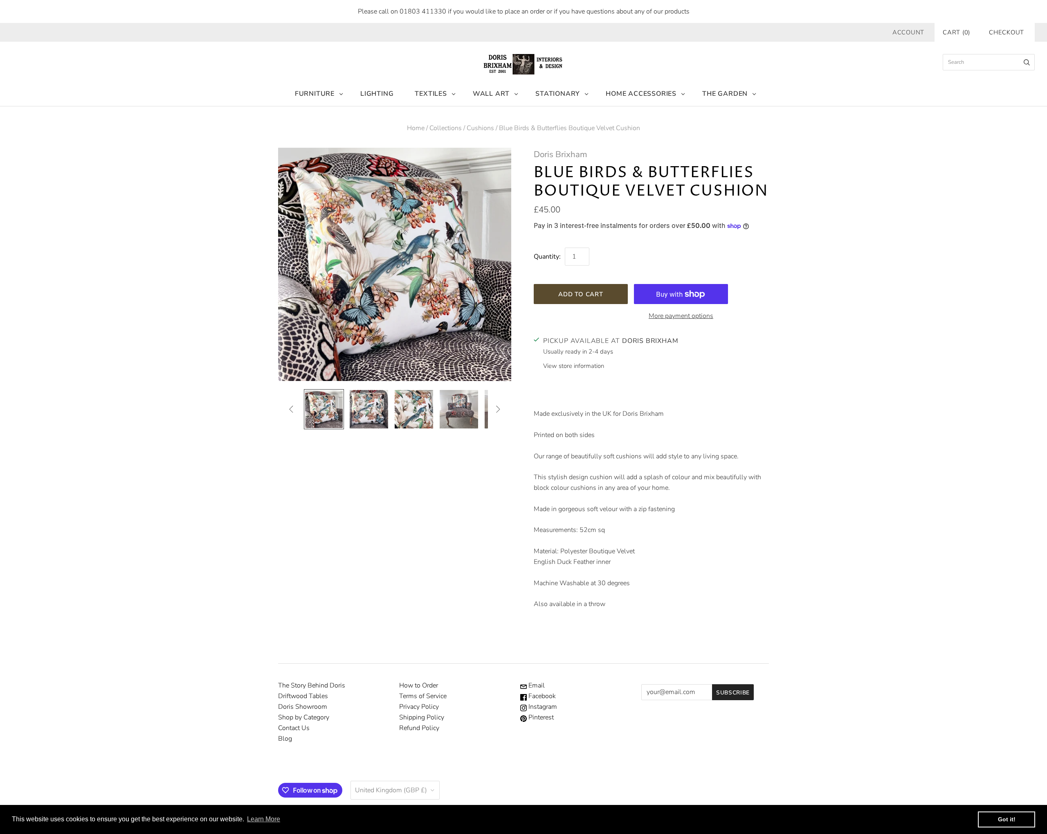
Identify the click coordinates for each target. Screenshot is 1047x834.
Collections (445, 128)
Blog (285, 738)
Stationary (557, 93)
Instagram (542, 706)
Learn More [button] (263, 819)
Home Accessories (641, 93)
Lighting (376, 93)
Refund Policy (419, 728)
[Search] (1027, 62)
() (956, 32)
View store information (573, 366)
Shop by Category (303, 717)
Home (416, 128)
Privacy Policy (419, 706)
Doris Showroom (302, 706)
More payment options (681, 315)
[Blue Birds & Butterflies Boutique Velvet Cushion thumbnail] (324, 409)
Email (536, 685)
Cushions (480, 128)
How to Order (418, 685)
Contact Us (294, 728)
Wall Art (491, 93)
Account (908, 32)
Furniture (315, 93)
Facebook (541, 696)
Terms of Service (423, 696)
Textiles (431, 93)
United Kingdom (391, 790)
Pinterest (540, 717)
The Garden (725, 93)
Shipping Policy (421, 717)
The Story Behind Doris (311, 685)
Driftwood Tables (303, 696)
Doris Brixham (560, 154)
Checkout (1006, 32)
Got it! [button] (1007, 819)
